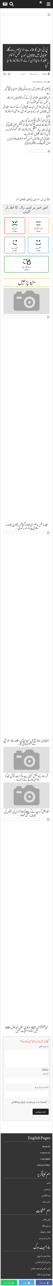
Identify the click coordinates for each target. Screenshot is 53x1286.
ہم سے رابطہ (46, 1226)
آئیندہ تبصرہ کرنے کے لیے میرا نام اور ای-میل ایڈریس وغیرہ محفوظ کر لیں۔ (28, 1102)
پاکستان (29, 199)
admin (44, 74)
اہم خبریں (36, 199)
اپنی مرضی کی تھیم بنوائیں (40, 1268)
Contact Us (45, 1153)
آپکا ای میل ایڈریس (42, 1087)
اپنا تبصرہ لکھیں (43, 1046)
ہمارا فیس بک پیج (44, 1256)
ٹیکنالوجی (23, 199)
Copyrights (45, 1159)
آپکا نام (46, 1074)
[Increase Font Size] (9, 74)
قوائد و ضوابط (45, 1232)
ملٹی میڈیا (46, 1202)
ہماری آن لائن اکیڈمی (42, 1262)
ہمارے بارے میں (44, 1238)
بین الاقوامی (46, 1195)
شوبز (17, 199)
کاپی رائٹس (46, 1219)
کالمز (48, 1183)
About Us (46, 1147)
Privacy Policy (43, 1165)
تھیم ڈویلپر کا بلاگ (43, 1275)
